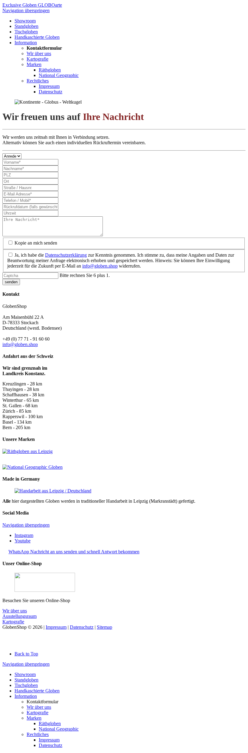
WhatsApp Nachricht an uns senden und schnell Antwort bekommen (73, 551)
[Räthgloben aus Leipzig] (27, 451)
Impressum (56, 627)
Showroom (25, 674)
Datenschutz (81, 627)
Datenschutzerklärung (66, 255)
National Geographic (59, 728)
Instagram (24, 535)
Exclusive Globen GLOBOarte (32, 5)
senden (11, 282)
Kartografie (13, 621)
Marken (34, 718)
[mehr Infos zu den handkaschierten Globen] (53, 490)
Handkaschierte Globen (37, 690)
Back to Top (26, 653)
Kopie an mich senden (36, 242)
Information (26, 696)
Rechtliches (38, 734)
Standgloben (26, 679)
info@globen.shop (100, 265)
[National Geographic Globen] (32, 467)
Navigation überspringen (26, 10)
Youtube (23, 540)
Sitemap (104, 627)
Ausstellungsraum (19, 616)
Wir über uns (14, 610)
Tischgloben (26, 685)
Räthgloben (50, 723)
